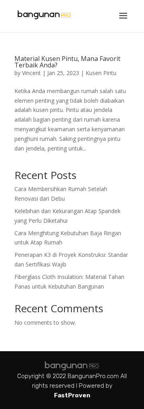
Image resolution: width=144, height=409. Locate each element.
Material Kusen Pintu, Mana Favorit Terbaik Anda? (67, 61)
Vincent (31, 73)
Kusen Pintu (101, 73)
